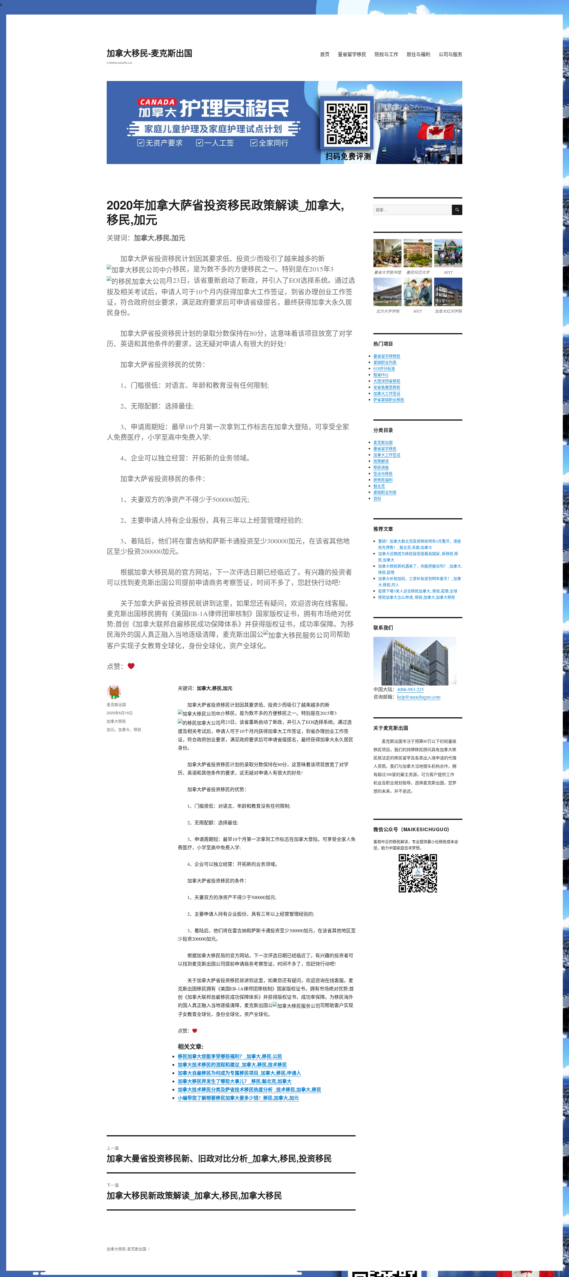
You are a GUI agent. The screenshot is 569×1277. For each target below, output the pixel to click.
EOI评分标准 (384, 368)
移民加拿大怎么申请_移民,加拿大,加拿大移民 (416, 597)
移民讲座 (381, 467)
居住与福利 (418, 54)
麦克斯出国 (116, 704)
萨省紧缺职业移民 (388, 399)
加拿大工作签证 (386, 393)
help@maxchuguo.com (418, 697)
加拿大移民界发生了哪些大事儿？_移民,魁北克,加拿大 (235, 1081)
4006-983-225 (410, 689)
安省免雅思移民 (386, 387)
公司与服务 (450, 54)
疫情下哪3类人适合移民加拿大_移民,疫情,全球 (417, 591)
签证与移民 (383, 473)
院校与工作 (386, 54)
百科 (377, 498)
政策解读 (381, 461)
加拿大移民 (116, 721)
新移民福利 (383, 479)
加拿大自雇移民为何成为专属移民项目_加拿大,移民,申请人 (239, 1072)
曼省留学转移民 (386, 356)
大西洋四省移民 (386, 381)
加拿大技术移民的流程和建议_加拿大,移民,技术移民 (232, 1064)
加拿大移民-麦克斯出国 (149, 53)
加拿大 (124, 729)
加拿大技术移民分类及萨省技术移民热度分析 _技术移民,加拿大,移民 (249, 1089)
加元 (110, 729)
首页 (325, 54)
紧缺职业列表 (385, 362)
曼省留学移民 (352, 54)
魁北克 (379, 486)
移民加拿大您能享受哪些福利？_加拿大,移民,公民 (230, 1056)
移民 (137, 729)
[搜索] (457, 210)
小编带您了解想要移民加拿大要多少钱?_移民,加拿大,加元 (238, 1097)
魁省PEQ (380, 374)
